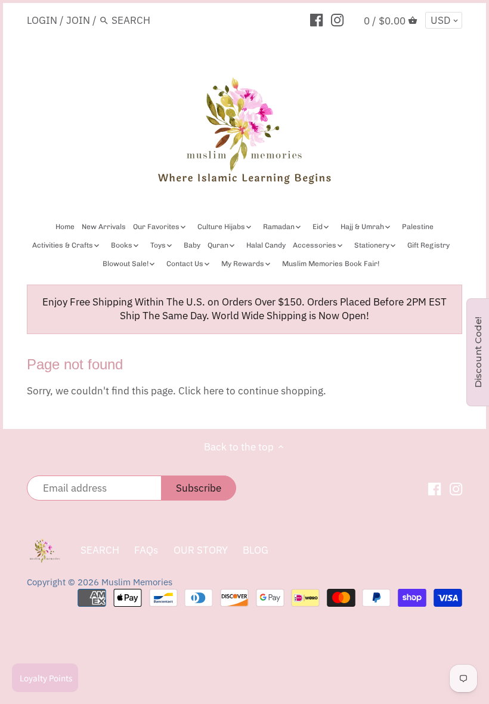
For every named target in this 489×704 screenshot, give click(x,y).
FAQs (146, 550)
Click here (201, 390)
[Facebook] (316, 19)
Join (78, 20)
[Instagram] (337, 19)
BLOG (255, 550)
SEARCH (100, 550)
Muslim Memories (136, 582)
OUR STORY (201, 550)
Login (42, 20)
